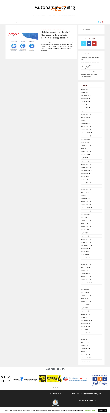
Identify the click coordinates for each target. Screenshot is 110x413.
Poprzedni (3, 378)
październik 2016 (85, 358)
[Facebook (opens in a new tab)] (100, 22)
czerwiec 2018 (84, 295)
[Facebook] (89, 43)
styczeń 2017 (84, 348)
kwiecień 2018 (84, 301)
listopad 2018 (84, 279)
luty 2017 (83, 345)
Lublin (49, 29)
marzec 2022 (84, 154)
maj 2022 (83, 148)
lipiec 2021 (84, 179)
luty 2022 (83, 157)
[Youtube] (94, 43)
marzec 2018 (84, 304)
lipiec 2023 (84, 104)
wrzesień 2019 (85, 248)
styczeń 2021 (84, 198)
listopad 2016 (84, 354)
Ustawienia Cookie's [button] (90, 410)
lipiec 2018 (84, 292)
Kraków (43, 29)
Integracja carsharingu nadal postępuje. (91, 62)
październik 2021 (85, 170)
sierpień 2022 (84, 139)
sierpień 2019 (84, 251)
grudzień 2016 (84, 351)
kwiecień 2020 (84, 226)
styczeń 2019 (84, 273)
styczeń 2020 (84, 236)
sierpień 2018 (84, 289)
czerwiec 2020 (84, 220)
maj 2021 (83, 186)
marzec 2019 (84, 267)
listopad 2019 (84, 242)
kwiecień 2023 (84, 114)
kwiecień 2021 (84, 189)
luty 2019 (83, 270)
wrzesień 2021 (85, 173)
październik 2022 (85, 132)
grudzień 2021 (84, 164)
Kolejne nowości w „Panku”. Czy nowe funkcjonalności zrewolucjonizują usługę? (55, 35)
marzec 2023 (84, 117)
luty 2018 (83, 308)
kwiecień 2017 (84, 339)
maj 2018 (83, 298)
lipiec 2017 (84, 329)
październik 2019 (85, 245)
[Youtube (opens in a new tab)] (103, 22)
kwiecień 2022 (84, 151)
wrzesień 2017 (85, 323)
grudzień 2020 (84, 201)
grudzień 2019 (84, 239)
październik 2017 (85, 320)
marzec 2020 (84, 229)
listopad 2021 (84, 167)
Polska (55, 29)
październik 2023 (85, 95)
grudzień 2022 (84, 126)
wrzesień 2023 (85, 98)
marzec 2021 (84, 192)
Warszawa (61, 29)
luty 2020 (83, 233)
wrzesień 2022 (85, 136)
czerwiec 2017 (84, 333)
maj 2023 (83, 111)
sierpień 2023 (84, 101)
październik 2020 (85, 207)
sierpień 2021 (84, 176)
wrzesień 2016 (85, 361)
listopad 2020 (84, 204)
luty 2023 (83, 120)
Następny (107, 378)
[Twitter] (83, 43)
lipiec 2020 (84, 217)
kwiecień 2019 (84, 264)
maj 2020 (83, 223)
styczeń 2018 (84, 311)
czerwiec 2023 (84, 107)
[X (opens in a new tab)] (98, 22)
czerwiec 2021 (84, 182)
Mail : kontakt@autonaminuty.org (86, 394)
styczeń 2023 (84, 123)
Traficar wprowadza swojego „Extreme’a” (91, 71)
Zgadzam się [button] (102, 410)
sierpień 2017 (84, 326)
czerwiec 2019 (84, 258)
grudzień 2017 (84, 314)
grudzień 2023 (84, 89)
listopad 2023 (84, 92)
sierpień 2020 (84, 214)
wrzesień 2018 (85, 286)
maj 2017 (83, 336)
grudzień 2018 (84, 276)
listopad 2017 (84, 317)
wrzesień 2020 (85, 211)
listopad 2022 (84, 129)
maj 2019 (83, 261)
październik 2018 (85, 283)
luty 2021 (83, 195)
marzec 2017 (84, 342)
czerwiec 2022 (84, 145)
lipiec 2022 (84, 142)
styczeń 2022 (84, 161)
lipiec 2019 (84, 254)
